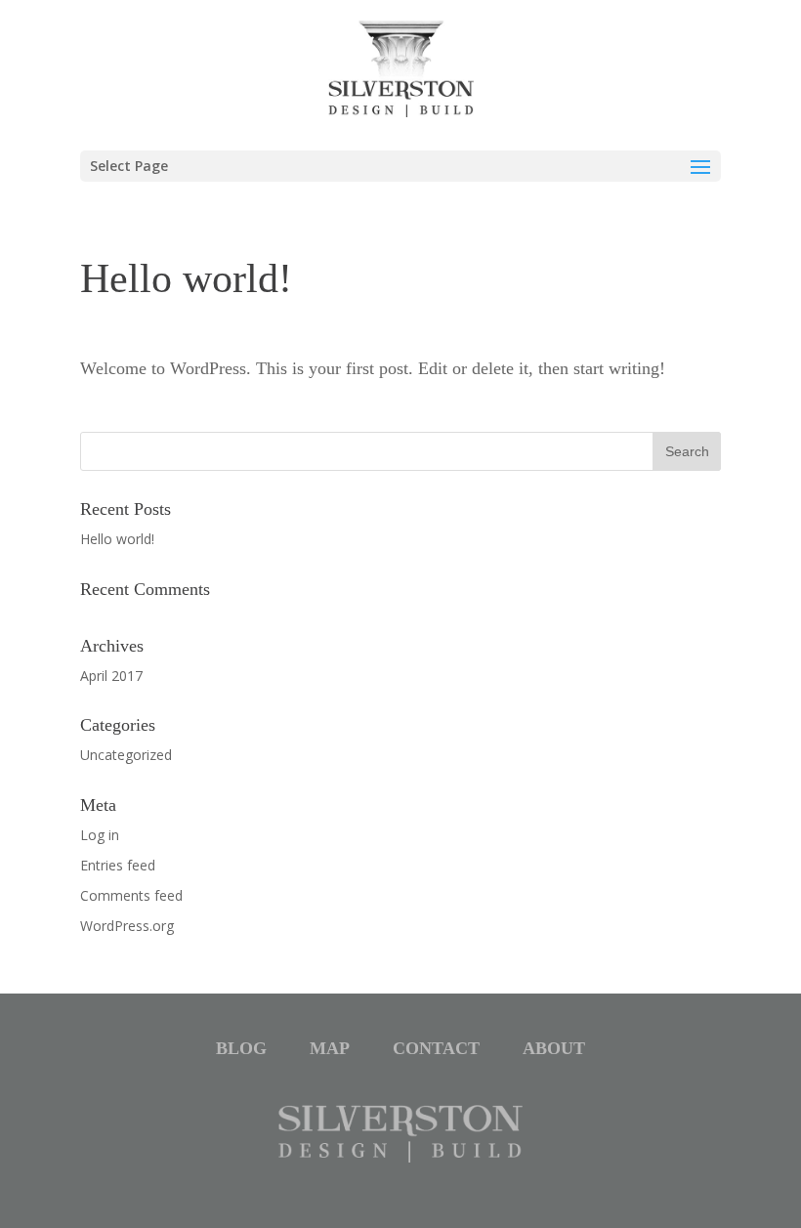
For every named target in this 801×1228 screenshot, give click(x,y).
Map (330, 1048)
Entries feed (117, 865)
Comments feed (131, 895)
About (554, 1048)
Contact (436, 1048)
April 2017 (111, 675)
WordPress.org (127, 925)
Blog (241, 1048)
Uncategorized (126, 754)
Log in (99, 835)
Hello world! (117, 538)
